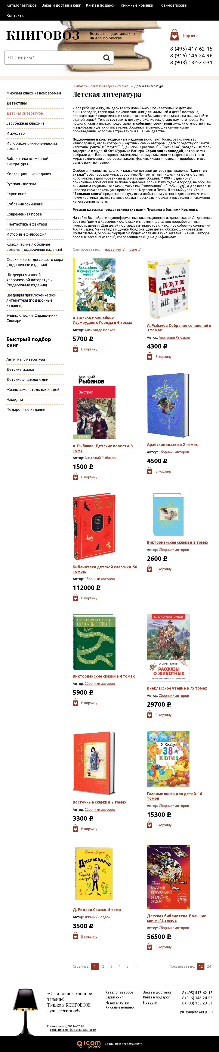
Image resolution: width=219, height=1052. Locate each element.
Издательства (117, 1002)
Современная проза (24, 214)
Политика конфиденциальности (73, 1029)
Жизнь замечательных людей (32, 389)
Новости (150, 1002)
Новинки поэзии (172, 5)
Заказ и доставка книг (61, 5)
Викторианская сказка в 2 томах (177, 542)
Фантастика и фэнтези (26, 224)
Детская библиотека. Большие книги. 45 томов (176, 918)
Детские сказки (20, 369)
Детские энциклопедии (27, 379)
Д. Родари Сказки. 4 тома (97, 909)
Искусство (15, 133)
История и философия (26, 234)
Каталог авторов (21, 5)
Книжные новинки (137, 5)
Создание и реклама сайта (123, 1044)
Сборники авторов (174, 452)
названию (113, 249)
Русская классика (21, 184)
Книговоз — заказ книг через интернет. (101, 86)
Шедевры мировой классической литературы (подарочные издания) (29, 279)
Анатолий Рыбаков (174, 337)
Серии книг (16, 194)
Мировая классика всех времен (33, 93)
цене (133, 249)
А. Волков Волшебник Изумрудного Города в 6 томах (102, 320)
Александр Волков (99, 330)
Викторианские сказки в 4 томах (104, 676)
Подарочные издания (25, 409)
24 (209, 966)
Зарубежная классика (25, 123)
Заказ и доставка (157, 992)
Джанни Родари (97, 917)
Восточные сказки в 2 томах (99, 802)
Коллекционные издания (28, 174)
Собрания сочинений (24, 204)
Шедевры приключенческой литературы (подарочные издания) (31, 300)
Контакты (15, 15)
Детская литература (24, 113)
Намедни (14, 399)
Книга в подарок (100, 5)
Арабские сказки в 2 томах (172, 444)
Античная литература (25, 359)
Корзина (190, 35)
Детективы (16, 103)
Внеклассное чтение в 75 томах (177, 688)
